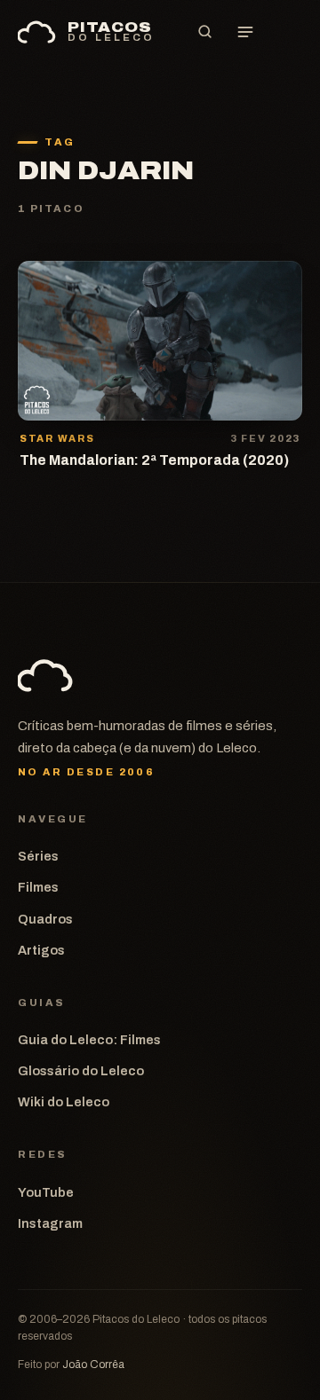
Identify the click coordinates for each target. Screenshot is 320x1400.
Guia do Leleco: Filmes (89, 1040)
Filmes (38, 887)
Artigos (41, 950)
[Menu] (245, 32)
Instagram (50, 1223)
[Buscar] (204, 32)
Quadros (45, 919)
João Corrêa (93, 1364)
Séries (38, 856)
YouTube (46, 1192)
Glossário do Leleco (81, 1071)
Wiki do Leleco (63, 1102)
